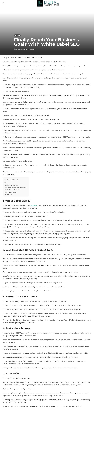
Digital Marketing (16, 432)
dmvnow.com (16, 438)
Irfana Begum (23, 49)
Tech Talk (17, 35)
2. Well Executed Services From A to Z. (15, 187)
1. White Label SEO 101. (11, 185)
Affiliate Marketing (16, 422)
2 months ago (31, 49)
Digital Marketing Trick (16, 435)
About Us (60, 459)
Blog (68, 459)
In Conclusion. (8, 194)
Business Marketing (16, 426)
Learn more (70, 445)
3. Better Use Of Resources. (12, 190)
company (33, 205)
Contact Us (86, 459)
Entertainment (16, 442)
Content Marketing (16, 429)
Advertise (75, 459)
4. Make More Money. (10, 192)
